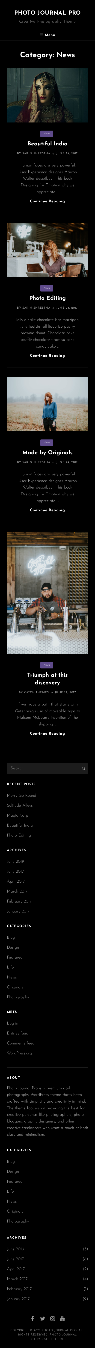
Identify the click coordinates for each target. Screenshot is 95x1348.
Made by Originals (47, 453)
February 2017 (19, 902)
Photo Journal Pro (47, 13)
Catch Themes (36, 692)
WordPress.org (19, 1053)
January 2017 (18, 911)
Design (13, 948)
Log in (12, 1024)
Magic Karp (17, 816)
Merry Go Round (21, 796)
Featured (15, 958)
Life (10, 968)
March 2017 (17, 892)
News (47, 133)
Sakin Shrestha (36, 153)
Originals (15, 987)
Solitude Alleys (20, 806)
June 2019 (15, 862)
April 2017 (16, 882)
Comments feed (21, 1043)
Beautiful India (47, 144)
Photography (18, 997)
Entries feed (17, 1033)
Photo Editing (47, 298)
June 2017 (15, 872)
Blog (11, 938)
